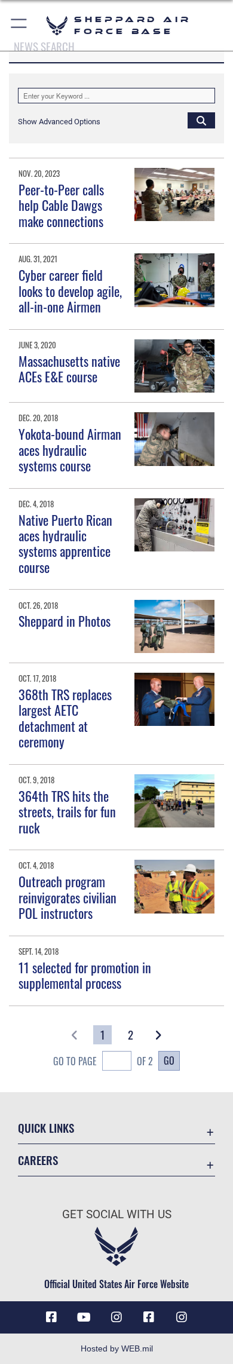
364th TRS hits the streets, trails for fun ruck (67, 811)
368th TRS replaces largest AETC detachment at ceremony (65, 718)
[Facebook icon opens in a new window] (51, 1317)
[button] (19, 25)
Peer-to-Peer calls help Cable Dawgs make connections (61, 205)
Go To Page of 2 (103, 1061)
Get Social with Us (116, 1214)
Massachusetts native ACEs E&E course (69, 368)
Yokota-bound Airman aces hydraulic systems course (70, 449)
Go (169, 1060)
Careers (38, 1160)
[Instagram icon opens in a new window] (116, 1317)
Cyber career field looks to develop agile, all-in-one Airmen (70, 290)
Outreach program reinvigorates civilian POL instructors (67, 897)
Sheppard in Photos (65, 620)
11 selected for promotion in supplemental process (85, 975)
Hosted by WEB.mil (117, 1348)
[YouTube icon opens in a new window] (84, 1317)
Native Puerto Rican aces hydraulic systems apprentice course (65, 543)
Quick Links (46, 1127)
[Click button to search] (201, 120)
